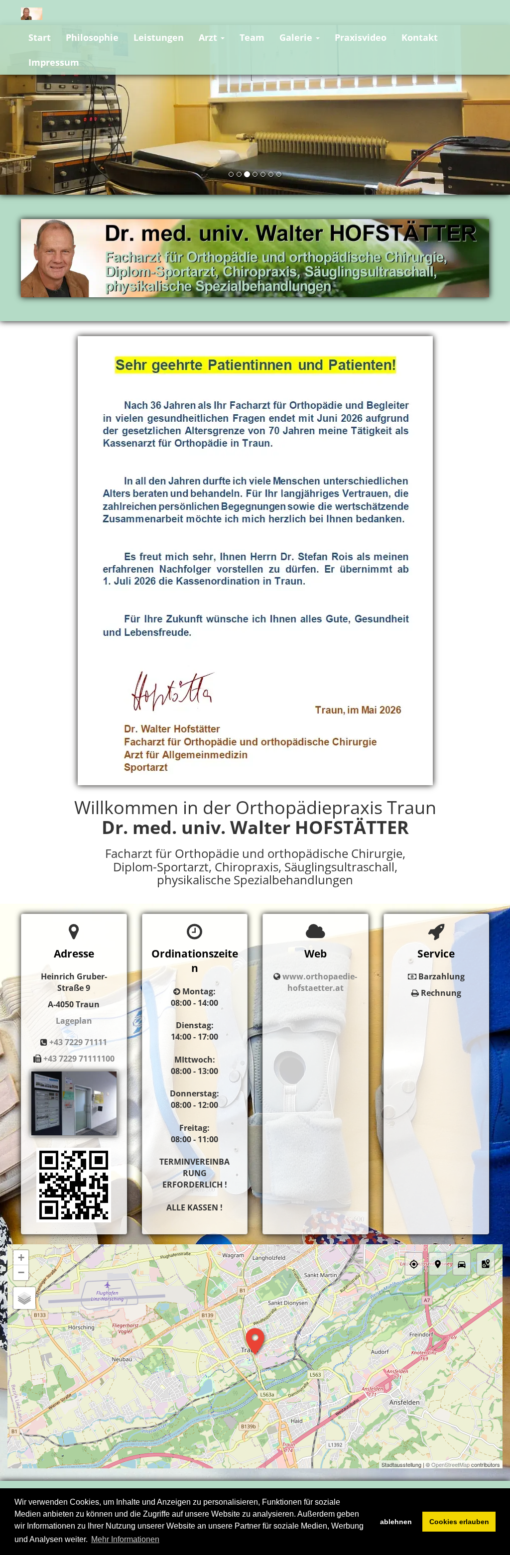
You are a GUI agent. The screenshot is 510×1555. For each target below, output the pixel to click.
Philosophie (92, 37)
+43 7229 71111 (78, 1042)
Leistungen (158, 37)
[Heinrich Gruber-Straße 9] (73, 1184)
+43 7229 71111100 (79, 1058)
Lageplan (74, 1020)
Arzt (209, 37)
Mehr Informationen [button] (125, 1539)
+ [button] (21, 1257)
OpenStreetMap (450, 1464)
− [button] (21, 1272)
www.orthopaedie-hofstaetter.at (319, 982)
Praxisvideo (360, 37)
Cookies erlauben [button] (459, 1522)
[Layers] (24, 1298)
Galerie (297, 37)
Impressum (53, 62)
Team (252, 37)
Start (39, 37)
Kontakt (419, 37)
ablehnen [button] (396, 1522)
